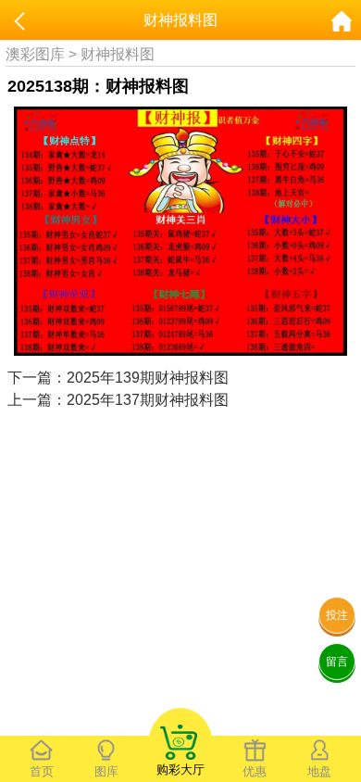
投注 (337, 615)
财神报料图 (118, 54)
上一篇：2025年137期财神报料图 (118, 400)
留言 (337, 661)
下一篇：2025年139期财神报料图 (118, 377)
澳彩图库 (35, 54)
